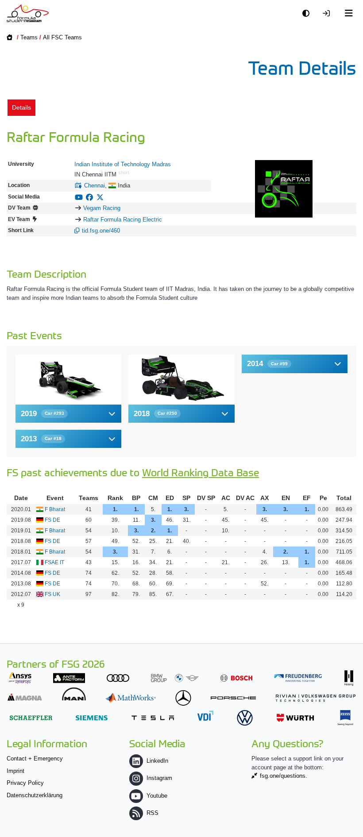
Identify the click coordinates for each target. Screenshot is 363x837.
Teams (29, 37)
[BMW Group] (175, 678)
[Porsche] (233, 698)
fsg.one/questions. (283, 775)
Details (21, 107)
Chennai (94, 185)
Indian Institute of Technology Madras (122, 164)
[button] (68, 414)
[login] (328, 13)
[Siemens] (92, 718)
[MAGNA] (25, 697)
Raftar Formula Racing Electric (122, 219)
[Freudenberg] (298, 678)
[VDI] (205, 715)
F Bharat (55, 509)
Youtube (157, 795)
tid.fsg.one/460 (101, 230)
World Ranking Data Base (200, 472)
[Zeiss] (345, 718)
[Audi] (118, 678)
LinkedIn (157, 760)
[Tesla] (152, 718)
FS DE (52, 520)
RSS (152, 813)
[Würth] (295, 718)
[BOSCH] (236, 678)
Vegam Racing (101, 208)
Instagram (159, 778)
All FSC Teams (62, 37)
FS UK (52, 594)
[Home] (28, 13)
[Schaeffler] (31, 718)
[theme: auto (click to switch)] (308, 13)
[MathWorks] (130, 698)
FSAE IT (54, 562)
